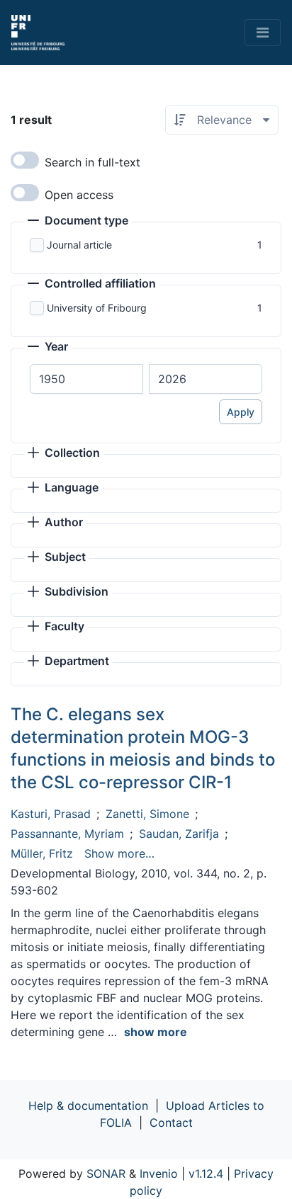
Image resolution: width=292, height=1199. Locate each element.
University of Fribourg (97, 308)
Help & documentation (88, 1105)
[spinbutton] (86, 379)
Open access (79, 195)
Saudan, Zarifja (179, 833)
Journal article (79, 245)
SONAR (105, 1173)
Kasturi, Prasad (51, 814)
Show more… (119, 853)
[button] (78, 222)
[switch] (25, 160)
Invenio (159, 1173)
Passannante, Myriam (67, 833)
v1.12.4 (206, 1173)
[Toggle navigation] (263, 32)
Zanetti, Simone (147, 814)
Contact (171, 1122)
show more (155, 1032)
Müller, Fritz (42, 853)
